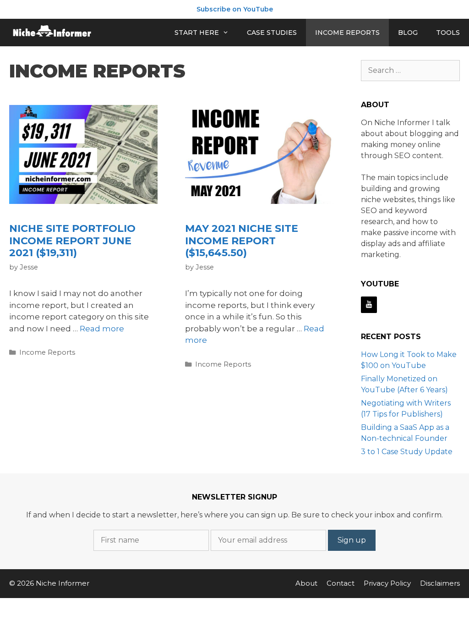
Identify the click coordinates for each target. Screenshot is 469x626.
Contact (340, 583)
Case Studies (272, 32)
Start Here (197, 32)
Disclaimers (440, 583)
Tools (448, 32)
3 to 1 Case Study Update (407, 451)
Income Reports (347, 32)
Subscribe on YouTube (234, 9)
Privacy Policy (387, 583)
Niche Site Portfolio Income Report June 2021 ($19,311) (72, 240)
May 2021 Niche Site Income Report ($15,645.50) (241, 240)
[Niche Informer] (53, 32)
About (306, 583)
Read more (102, 328)
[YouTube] (369, 305)
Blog (408, 32)
